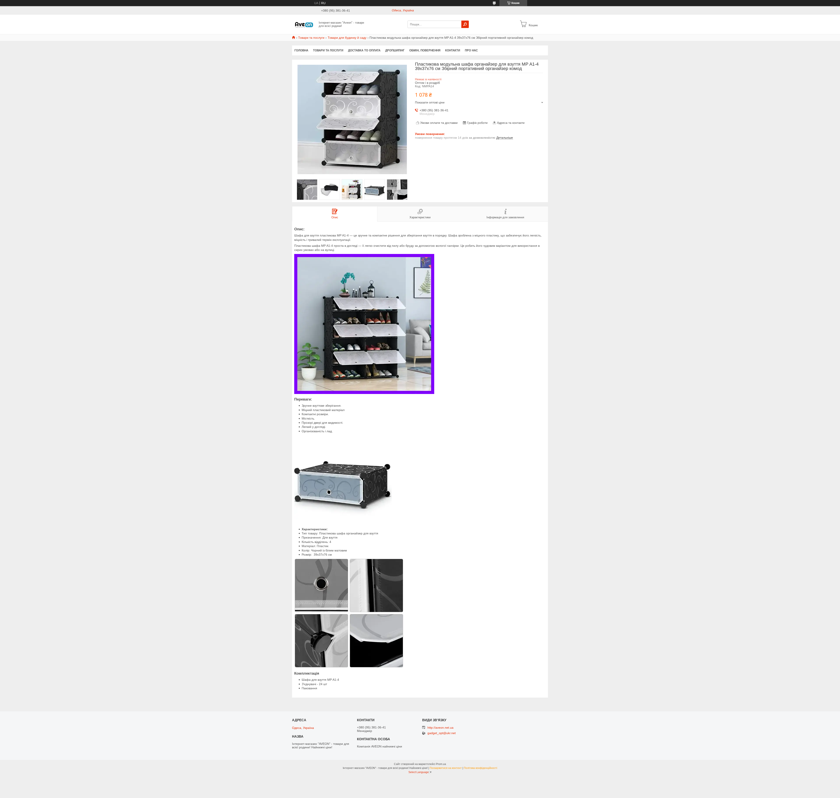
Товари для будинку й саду (347, 37)
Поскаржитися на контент (446, 768)
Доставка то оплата (364, 50)
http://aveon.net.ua (440, 727)
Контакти (452, 50)
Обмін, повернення (424, 50)
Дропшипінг (394, 50)
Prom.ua (441, 764)
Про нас (471, 50)
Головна (301, 50)
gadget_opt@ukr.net (441, 733)
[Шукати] (465, 24)
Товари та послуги (311, 37)
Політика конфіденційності (480, 768)
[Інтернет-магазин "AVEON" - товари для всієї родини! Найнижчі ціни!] (304, 24)
